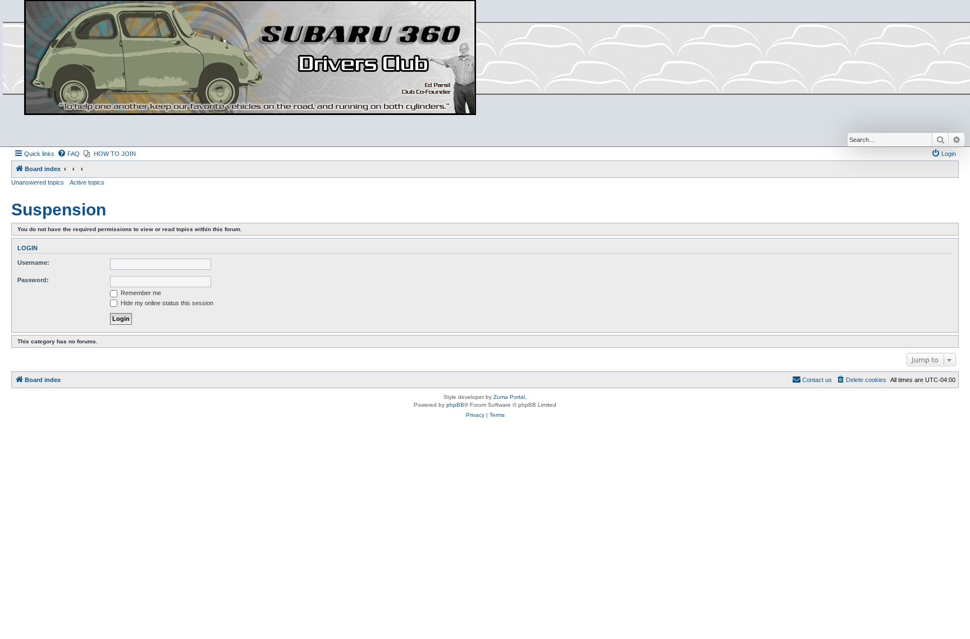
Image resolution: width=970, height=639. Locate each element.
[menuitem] (68, 153)
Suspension (58, 209)
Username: (33, 262)
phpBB (455, 405)
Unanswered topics (37, 182)
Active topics (87, 182)
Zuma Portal (509, 397)
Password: (33, 280)
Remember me (140, 292)
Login (27, 248)
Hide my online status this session (166, 303)
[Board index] (250, 58)
